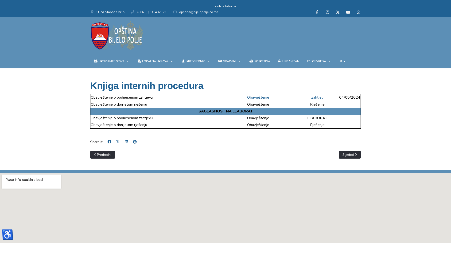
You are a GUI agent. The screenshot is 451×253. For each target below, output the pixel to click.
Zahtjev (317, 97)
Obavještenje (258, 97)
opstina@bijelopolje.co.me (198, 12)
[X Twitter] (337, 12)
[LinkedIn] (126, 142)
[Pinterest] (134, 142)
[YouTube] (348, 12)
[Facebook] (317, 12)
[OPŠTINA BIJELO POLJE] (116, 35)
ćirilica (219, 6)
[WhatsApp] (358, 12)
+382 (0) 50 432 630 (152, 12)
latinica (230, 6)
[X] (118, 142)
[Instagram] (327, 12)
